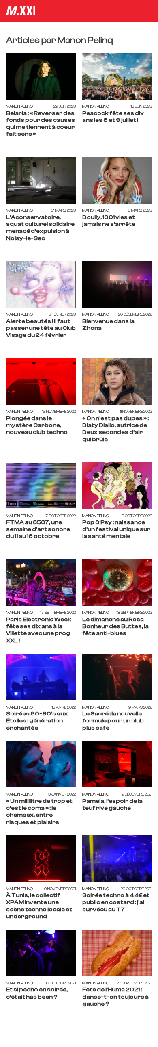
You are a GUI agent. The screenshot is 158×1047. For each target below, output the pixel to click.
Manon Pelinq (19, 106)
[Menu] (147, 11)
